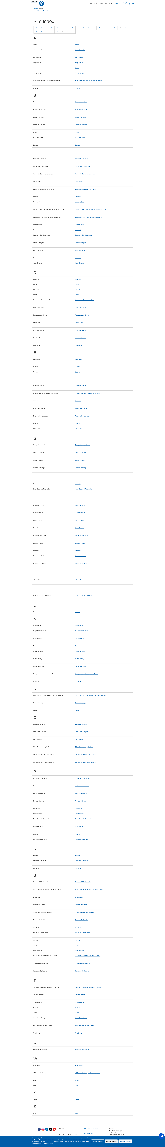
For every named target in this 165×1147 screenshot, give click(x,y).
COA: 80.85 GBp (34, 1)
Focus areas (79, 429)
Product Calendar (80, 801)
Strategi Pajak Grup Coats (83, 235)
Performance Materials (82, 778)
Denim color (79, 322)
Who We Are (79, 1065)
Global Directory (80, 452)
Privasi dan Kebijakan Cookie (84, 819)
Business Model (80, 137)
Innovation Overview (81, 535)
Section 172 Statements (82, 882)
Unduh (77, 284)
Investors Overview (81, 563)
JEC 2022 (78, 579)
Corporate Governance (82, 166)
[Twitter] (50, 1129)
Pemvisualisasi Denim (82, 315)
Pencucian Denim (80, 330)
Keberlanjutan (79, 950)
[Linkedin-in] (46, 1129)
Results (77, 855)
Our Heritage (79, 739)
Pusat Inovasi (79, 528)
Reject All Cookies (111, 1141)
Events (77, 367)
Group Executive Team (82, 445)
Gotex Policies (80, 460)
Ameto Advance (80, 73)
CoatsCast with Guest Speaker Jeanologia (88, 217)
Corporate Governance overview (85, 174)
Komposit (78, 197)
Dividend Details (80, 338)
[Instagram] (43, 1129)
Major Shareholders (81, 631)
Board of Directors (81, 125)
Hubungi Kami (79, 202)
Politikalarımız (79, 814)
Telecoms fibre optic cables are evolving (88, 987)
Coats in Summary (81, 250)
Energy (77, 372)
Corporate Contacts (81, 159)
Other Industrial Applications (84, 747)
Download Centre (80, 307)
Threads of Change (81, 1018)
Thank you (78, 1033)
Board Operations (80, 117)
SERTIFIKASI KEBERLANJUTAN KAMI (87, 956)
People (77, 834)
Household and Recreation (83, 489)
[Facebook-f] (39, 1129)
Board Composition (81, 109)
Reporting (78, 868)
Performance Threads (82, 786)
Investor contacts (80, 556)
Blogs (77, 132)
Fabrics (77, 423)
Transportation (79, 1002)
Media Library (79, 659)
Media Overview (80, 666)
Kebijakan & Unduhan (82, 839)
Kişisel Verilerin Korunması (84, 596)
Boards (77, 145)
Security (78, 940)
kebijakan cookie (48, 1143)
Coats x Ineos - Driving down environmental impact (91, 209)
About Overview (80, 50)
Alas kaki (78, 401)
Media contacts (80, 651)
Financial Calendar (81, 408)
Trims (77, 1013)
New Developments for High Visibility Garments (90, 695)
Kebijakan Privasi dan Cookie (84, 1025)
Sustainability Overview (82, 963)
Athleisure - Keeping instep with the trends (88, 80)
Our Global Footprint (81, 732)
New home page (80, 703)
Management (79, 625)
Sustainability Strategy (82, 971)
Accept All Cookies (125, 1141)
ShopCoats (48, 10)
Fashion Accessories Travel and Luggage (88, 393)
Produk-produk (80, 826)
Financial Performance (82, 416)
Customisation (79, 225)
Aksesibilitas (79, 57)
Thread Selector (80, 995)
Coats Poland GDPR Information (85, 189)
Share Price (79, 897)
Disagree (78, 279)
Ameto (77, 68)
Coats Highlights (80, 242)
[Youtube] (54, 1129)
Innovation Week (80, 505)
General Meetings (81, 468)
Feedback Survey (80, 385)
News (77, 710)
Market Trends (79, 638)
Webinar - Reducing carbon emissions (87, 1073)
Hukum (77, 612)
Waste (77, 1080)
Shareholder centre (81, 905)
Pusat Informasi (80, 513)
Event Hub (78, 359)
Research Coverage (81, 860)
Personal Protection (81, 793)
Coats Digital (79, 181)
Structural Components (82, 933)
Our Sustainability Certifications (85, 754)
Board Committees (81, 102)
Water (77, 1086)
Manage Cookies (98, 1141)
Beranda (36, 8)
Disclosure (78, 345)
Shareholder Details (81, 920)
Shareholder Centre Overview (84, 912)
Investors (78, 551)
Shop (76, 945)
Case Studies (79, 263)
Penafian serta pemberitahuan (84, 300)
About (77, 45)
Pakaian (77, 88)
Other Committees (81, 724)
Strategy (78, 927)
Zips (76, 1113)
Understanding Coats (82, 1049)
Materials (78, 681)
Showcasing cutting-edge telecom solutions (89, 889)
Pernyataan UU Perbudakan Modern (86, 674)
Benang (77, 1007)
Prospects (78, 808)
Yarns (77, 1099)
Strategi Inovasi (80, 543)
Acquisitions (79, 63)
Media (77, 646)
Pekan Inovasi (79, 520)
